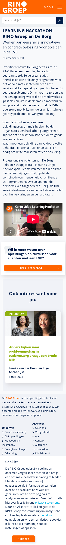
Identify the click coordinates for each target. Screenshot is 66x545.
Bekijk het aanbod (31, 268)
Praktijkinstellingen (16, 449)
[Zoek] (59, 20)
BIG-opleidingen (14, 436)
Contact (39, 440)
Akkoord (23, 539)
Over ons (40, 427)
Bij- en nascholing (15, 432)
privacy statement (47, 502)
